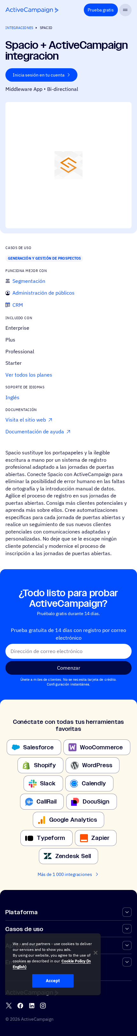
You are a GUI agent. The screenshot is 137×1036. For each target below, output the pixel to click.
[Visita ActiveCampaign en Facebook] (20, 1005)
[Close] (96, 953)
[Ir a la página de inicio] (31, 10)
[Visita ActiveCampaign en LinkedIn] (31, 1005)
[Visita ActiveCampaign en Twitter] (8, 1005)
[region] (53, 964)
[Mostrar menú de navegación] (125, 10)
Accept (53, 980)
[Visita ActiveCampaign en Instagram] (43, 1005)
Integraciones (19, 28)
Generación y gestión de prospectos (44, 258)
